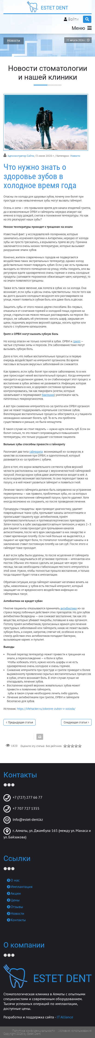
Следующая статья (75, 722)
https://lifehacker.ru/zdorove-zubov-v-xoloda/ (46, 709)
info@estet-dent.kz (28, 819)
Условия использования (75, 1030)
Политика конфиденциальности (33, 1030)
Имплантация (22, 886)
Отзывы (17, 906)
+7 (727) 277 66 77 (27, 797)
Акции (16, 893)
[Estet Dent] (47, 6)
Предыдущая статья (20, 722)
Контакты (18, 920)
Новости (75, 155)
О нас (15, 880)
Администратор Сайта (21, 155)
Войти (73, 19)
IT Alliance (65, 1017)
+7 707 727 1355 (26, 808)
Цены (15, 900)
